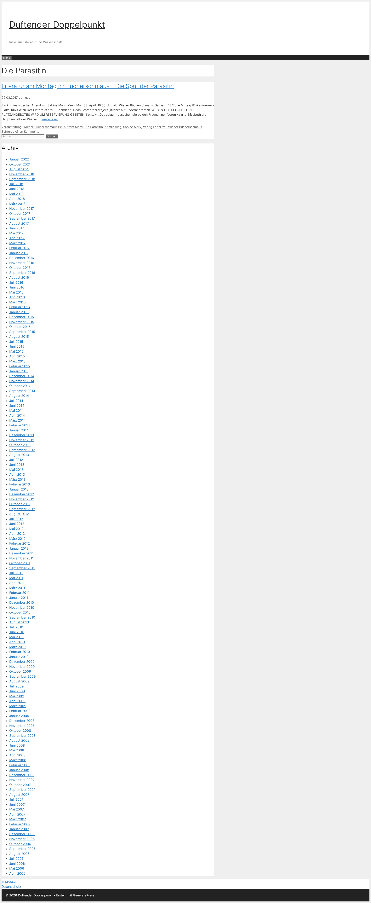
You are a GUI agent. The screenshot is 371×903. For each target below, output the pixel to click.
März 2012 (17, 539)
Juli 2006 (16, 859)
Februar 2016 (19, 307)
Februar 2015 (19, 366)
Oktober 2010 (20, 612)
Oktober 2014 (20, 386)
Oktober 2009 (20, 671)
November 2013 (21, 440)
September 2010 (22, 617)
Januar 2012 (18, 548)
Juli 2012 (16, 519)
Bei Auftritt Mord (70, 127)
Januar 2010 (19, 657)
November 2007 (22, 780)
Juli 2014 (16, 401)
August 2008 (19, 740)
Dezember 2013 (21, 435)
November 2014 (21, 381)
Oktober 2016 (20, 268)
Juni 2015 (16, 346)
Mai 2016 (16, 292)
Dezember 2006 (22, 834)
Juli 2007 (16, 799)
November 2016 (21, 263)
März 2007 (17, 819)
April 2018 (17, 199)
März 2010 (17, 647)
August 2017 (19, 223)
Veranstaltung (12, 127)
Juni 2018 (16, 189)
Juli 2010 (16, 627)
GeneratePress (83, 895)
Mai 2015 (16, 351)
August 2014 (19, 396)
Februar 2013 (19, 484)
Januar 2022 (19, 159)
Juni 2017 (16, 228)
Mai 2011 (16, 578)
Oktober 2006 (20, 844)
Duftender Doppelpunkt (57, 24)
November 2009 (22, 667)
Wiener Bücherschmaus (40, 127)
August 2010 (19, 622)
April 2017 (17, 238)
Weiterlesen (50, 119)
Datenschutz (11, 887)
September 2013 (22, 450)
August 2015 (19, 337)
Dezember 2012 (21, 494)
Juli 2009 (16, 686)
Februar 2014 (19, 425)
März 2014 (17, 420)
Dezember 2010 (21, 602)
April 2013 (17, 474)
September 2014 (22, 391)
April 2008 (17, 755)
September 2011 (22, 568)
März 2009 (17, 706)
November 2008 (22, 726)
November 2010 (21, 607)
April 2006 (17, 873)
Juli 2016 (16, 282)
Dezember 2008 (21, 721)
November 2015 (21, 322)
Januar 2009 (19, 716)
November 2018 (21, 174)
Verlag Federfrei (154, 127)
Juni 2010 (16, 632)
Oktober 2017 (19, 214)
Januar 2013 (19, 489)
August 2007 (19, 795)
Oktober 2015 (19, 327)
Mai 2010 (16, 637)
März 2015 (17, 361)
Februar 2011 (19, 593)
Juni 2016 (16, 287)
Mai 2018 (16, 194)
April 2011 (16, 583)
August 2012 (19, 514)
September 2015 (22, 332)
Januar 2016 (19, 312)
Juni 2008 (17, 745)
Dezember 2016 (21, 258)
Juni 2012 (16, 524)
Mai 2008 (16, 750)
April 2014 (17, 415)
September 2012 (22, 509)
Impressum (10, 881)
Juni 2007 (17, 804)
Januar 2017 (18, 253)
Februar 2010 (19, 652)
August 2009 (19, 681)
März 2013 (17, 479)
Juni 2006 (17, 864)
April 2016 (17, 297)
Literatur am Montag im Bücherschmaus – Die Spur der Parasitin (88, 85)
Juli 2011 (16, 573)
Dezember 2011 (21, 553)
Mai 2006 (16, 868)
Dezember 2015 (21, 317)
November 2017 (21, 208)
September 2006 (22, 849)
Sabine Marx (132, 127)
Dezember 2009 (22, 662)
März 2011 (17, 588)
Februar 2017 (19, 248)
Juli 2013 (16, 460)
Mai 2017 (16, 233)
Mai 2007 (16, 809)
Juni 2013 (16, 465)
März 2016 (17, 302)
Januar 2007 (19, 829)
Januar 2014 (19, 430)
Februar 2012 (19, 543)
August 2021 (19, 169)
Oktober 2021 (19, 164)
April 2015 (17, 356)
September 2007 (22, 790)
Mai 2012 (16, 529)
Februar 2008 (19, 765)
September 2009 (22, 676)
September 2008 (22, 736)
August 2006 (19, 854)
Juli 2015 (16, 342)
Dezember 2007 (21, 775)
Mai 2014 (16, 410)
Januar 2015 (18, 371)
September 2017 (22, 218)
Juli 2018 (16, 184)
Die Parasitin (93, 127)
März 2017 (17, 243)
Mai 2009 (16, 696)
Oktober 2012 (19, 504)
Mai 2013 (16, 470)
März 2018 (17, 204)
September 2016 (22, 273)
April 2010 (17, 642)
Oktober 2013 (20, 445)
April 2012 (17, 534)
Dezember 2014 (21, 376)
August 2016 (19, 277)
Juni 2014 (16, 405)
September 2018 (22, 179)
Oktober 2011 (19, 563)
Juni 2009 (17, 691)
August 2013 (19, 455)
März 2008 (17, 760)
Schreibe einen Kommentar (21, 131)
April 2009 (17, 701)
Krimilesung (113, 127)
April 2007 (17, 814)
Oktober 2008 (20, 730)
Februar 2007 (19, 824)
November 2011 (21, 558)
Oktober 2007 (20, 785)
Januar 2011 (18, 598)
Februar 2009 (20, 711)
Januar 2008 (19, 770)
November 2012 (21, 499)
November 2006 (22, 839)
